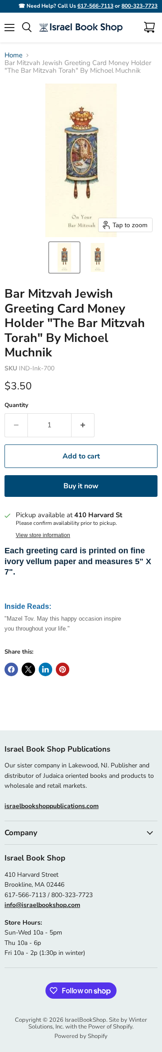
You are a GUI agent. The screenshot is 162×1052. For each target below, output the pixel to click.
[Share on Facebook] (11, 669)
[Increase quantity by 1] (83, 425)
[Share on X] (28, 669)
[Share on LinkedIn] (45, 669)
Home (13, 55)
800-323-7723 (140, 5)
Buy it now (81, 486)
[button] (64, 257)
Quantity (16, 405)
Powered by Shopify (81, 1036)
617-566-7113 (95, 5)
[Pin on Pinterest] (62, 669)
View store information (43, 535)
